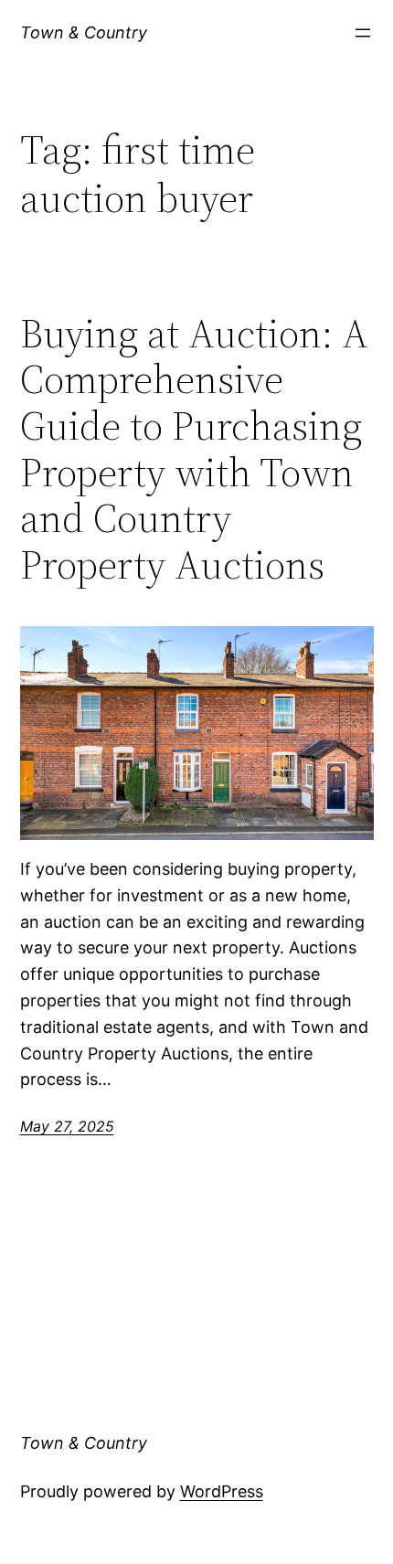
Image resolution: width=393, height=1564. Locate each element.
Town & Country (83, 32)
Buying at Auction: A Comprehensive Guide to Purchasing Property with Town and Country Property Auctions (194, 450)
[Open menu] (363, 33)
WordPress (221, 1491)
